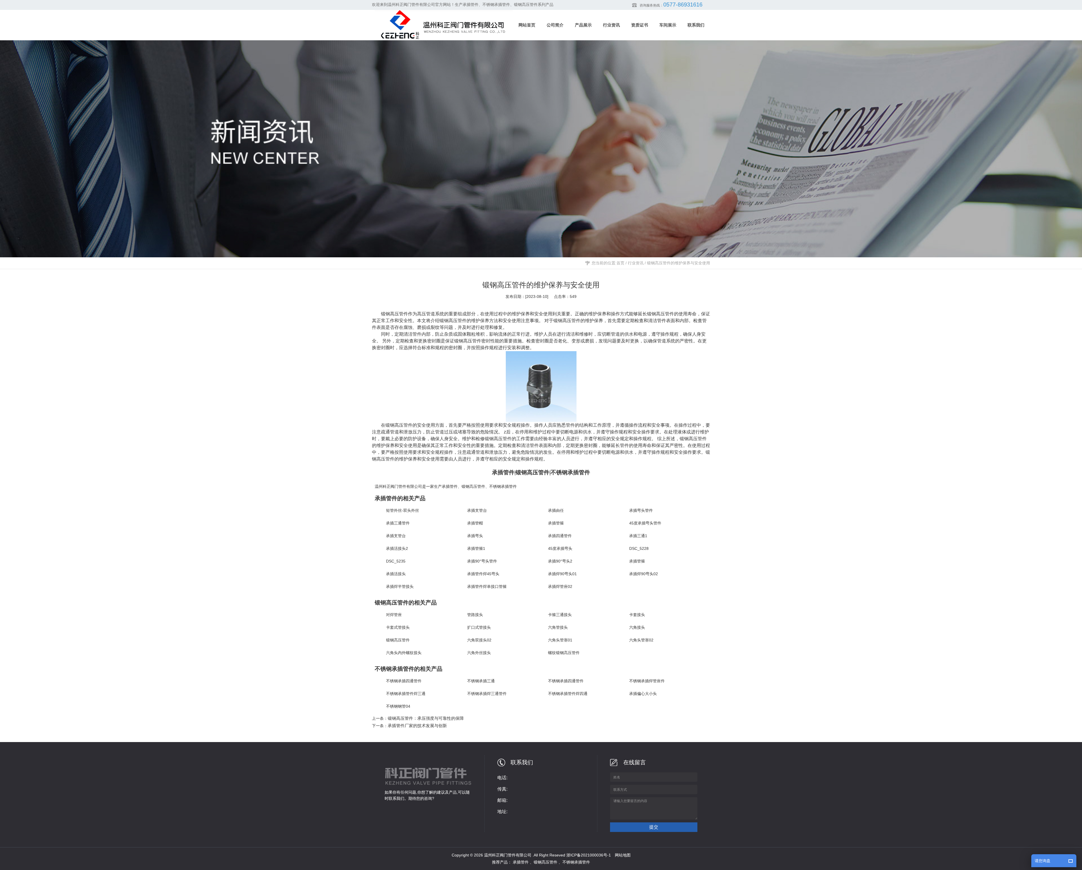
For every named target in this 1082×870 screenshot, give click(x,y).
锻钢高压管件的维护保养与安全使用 (678, 263)
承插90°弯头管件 (482, 561)
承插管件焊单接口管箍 (487, 586)
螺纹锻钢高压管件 (564, 652)
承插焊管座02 (560, 586)
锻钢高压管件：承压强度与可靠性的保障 (426, 718)
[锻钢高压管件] (545, 386)
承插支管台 (477, 510)
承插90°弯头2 (560, 561)
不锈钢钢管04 (398, 706)
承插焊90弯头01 (562, 574)
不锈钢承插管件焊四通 (567, 693)
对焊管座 (394, 614)
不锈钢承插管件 (503, 486)
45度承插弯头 (560, 548)
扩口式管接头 (479, 627)
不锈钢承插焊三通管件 (487, 693)
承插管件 (450, 486)
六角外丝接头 (479, 652)
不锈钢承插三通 (481, 681)
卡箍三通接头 (560, 614)
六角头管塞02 (641, 640)
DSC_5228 (639, 548)
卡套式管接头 (398, 627)
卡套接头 (637, 614)
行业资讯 (636, 263)
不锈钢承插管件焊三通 (405, 693)
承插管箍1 (476, 548)
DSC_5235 (395, 561)
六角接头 (637, 627)
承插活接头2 (397, 548)
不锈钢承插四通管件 (404, 681)
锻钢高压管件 (453, 320)
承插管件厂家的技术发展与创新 (417, 725)
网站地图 (623, 855)
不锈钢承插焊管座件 (647, 681)
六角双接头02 (479, 640)
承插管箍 (556, 523)
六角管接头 (558, 627)
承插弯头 (475, 535)
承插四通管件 (560, 535)
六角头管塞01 (560, 640)
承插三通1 (638, 535)
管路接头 (475, 614)
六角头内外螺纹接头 (404, 652)
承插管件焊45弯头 (483, 574)
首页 (620, 263)
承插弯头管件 (641, 510)
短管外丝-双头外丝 (402, 510)
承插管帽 (475, 523)
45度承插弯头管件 (645, 523)
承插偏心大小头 (643, 693)
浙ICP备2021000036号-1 (588, 855)
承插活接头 (396, 574)
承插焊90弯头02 (643, 574)
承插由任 (556, 510)
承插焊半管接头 (400, 586)
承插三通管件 (398, 523)
